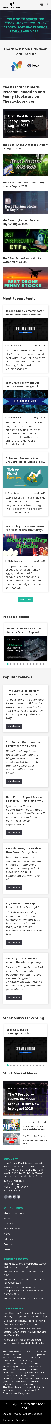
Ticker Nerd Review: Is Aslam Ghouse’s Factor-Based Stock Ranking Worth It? (24, 460)
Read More (14, 726)
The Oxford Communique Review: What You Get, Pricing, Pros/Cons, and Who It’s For (23, 744)
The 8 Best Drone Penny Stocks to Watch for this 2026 (23, 260)
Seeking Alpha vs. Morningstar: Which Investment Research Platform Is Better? (24, 312)
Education (9, 1239)
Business (8, 1244)
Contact (8, 1223)
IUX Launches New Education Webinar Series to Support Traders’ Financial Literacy (25, 630)
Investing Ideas (12, 1228)
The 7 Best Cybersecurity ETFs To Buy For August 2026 (23, 222)
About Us (9, 1218)
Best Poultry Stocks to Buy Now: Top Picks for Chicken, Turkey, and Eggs (24, 528)
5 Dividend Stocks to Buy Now (35, 1142)
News (7, 1233)
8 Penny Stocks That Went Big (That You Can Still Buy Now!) (34, 1128)
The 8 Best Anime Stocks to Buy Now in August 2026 (25, 146)
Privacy (17, 1413)
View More (25, 599)
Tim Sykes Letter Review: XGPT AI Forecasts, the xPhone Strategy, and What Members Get (25, 692)
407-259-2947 (12, 1190)
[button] (7, 664)
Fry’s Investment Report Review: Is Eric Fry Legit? (22, 905)
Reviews (8, 1249)
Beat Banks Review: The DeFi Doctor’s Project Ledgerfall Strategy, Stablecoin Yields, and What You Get (22, 384)
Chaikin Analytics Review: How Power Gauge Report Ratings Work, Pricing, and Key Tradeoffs (24, 850)
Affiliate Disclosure (32, 1413)
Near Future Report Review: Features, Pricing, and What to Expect (25, 799)
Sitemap (7, 1413)
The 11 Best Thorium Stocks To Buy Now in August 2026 (23, 184)
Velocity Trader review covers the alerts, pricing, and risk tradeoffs (24, 960)
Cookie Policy (23, 1420)
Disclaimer (8, 1420)
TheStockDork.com (14, 1213)
